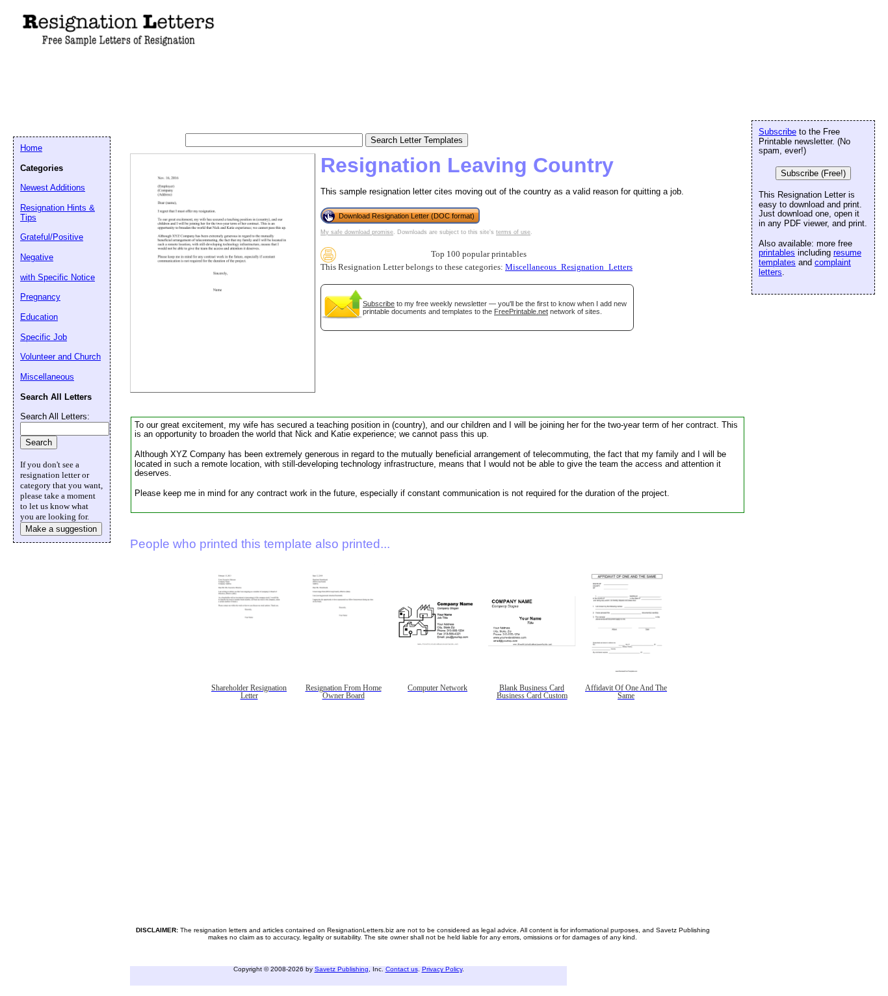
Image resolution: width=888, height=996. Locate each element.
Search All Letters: (55, 416)
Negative (36, 257)
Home (31, 148)
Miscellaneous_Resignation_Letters (569, 267)
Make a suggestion (61, 529)
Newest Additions (52, 187)
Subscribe (379, 304)
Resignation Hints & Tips (57, 212)
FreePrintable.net (521, 311)
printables (777, 252)
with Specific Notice (57, 277)
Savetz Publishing (342, 969)
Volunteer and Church (60, 356)
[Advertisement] (249, 91)
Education (39, 317)
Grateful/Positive (51, 237)
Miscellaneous (47, 377)
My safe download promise (356, 232)
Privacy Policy (442, 969)
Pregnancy (40, 297)
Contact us (401, 969)
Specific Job (43, 337)
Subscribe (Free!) (813, 173)
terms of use (513, 232)
